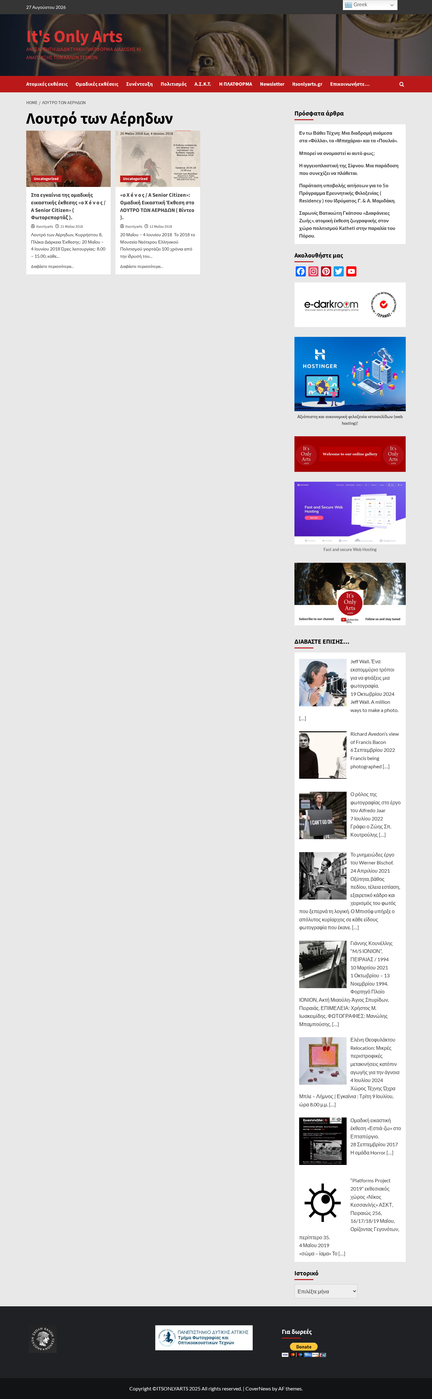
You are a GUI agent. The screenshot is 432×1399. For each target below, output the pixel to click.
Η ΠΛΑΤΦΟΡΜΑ (235, 84)
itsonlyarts (44, 226)
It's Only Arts (74, 37)
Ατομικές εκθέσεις (47, 84)
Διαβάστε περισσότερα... (52, 266)
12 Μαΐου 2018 (161, 226)
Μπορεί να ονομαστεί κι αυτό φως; (337, 153)
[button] (402, 84)
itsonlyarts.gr (307, 84)
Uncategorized (46, 179)
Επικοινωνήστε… (350, 84)
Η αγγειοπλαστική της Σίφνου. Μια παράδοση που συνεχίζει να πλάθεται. (348, 169)
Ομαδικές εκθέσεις (97, 84)
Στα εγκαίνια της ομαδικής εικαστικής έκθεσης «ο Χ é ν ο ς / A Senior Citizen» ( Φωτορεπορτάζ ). (68, 206)
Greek (359, 4)
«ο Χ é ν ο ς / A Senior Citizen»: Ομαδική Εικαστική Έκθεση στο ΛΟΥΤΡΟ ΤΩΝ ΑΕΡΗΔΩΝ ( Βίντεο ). (157, 206)
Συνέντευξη (139, 84)
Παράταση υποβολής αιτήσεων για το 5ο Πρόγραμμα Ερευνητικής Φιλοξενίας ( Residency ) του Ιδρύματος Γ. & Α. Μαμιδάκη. (347, 193)
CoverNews (258, 1388)
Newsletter (272, 84)
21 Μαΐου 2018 (71, 226)
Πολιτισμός (174, 84)
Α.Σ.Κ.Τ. (202, 84)
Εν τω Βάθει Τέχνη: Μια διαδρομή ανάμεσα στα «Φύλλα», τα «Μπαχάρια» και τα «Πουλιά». (348, 136)
